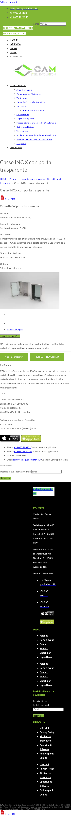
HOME (14, 40)
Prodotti (44, 648)
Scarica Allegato (15, 329)
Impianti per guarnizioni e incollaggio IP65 (37, 135)
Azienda (44, 635)
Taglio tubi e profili (26, 118)
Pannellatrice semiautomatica (31, 102)
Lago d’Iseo (46, 657)
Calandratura (23, 114)
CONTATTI (16, 56)
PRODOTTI (16, 147)
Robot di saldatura (25, 127)
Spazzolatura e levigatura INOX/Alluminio (36, 123)
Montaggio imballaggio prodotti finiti (34, 139)
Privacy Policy (47, 732)
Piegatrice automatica (33, 110)
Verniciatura (22, 131)
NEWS (13, 48)
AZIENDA (15, 44)
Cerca (36, 23)
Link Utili (44, 728)
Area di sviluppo (24, 90)
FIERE (13, 52)
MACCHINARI (18, 85)
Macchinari (45, 653)
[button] (7, 199)
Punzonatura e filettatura (29, 94)
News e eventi (47, 640)
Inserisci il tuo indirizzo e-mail (15, 471)
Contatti (44, 644)
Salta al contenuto (9, 2)
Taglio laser (22, 98)
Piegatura (21, 106)
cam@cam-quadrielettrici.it (27, 459)
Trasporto (21, 143)
